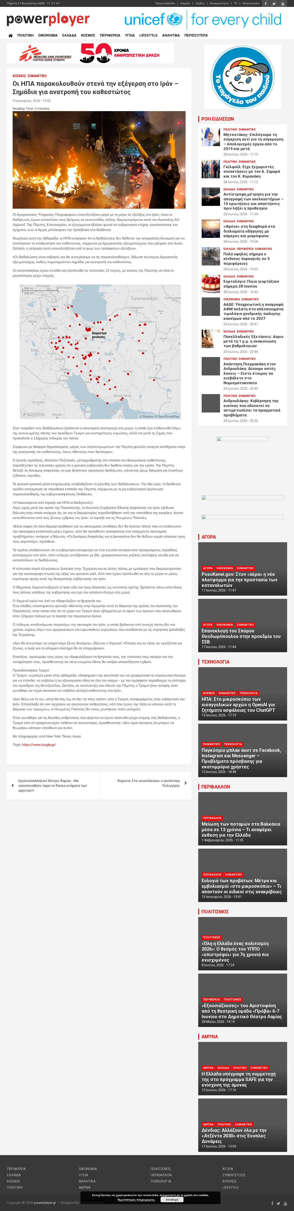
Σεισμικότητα (219, 3)
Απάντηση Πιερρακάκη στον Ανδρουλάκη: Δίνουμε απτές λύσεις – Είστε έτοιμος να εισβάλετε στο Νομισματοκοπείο (249, 373)
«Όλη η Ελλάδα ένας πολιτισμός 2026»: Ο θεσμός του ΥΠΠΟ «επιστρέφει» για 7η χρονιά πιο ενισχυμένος (235, 952)
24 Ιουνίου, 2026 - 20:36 (240, 421)
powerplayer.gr (45, 1203)
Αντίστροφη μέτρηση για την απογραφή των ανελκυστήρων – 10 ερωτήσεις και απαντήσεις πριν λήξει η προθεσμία (253, 201)
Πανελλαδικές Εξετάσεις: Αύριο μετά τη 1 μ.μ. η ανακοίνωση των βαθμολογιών (253, 341)
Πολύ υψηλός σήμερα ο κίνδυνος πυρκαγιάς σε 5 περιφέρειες (246, 259)
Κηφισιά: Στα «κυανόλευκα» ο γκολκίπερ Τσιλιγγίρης (149, 783)
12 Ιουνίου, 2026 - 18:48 (219, 772)
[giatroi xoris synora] (90, 45)
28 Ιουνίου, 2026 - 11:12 (240, 182)
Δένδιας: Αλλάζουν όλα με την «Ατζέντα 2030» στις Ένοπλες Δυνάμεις (234, 1135)
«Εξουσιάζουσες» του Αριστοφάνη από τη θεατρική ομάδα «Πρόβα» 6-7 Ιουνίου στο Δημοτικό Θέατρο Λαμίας (242, 1011)
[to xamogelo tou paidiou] (242, 47)
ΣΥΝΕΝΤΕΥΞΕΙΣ (234, 1175)
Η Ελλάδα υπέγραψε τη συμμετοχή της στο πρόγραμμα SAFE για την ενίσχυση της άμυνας (239, 1079)
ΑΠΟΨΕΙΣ (229, 1181)
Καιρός (185, 3)
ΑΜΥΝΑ (209, 1036)
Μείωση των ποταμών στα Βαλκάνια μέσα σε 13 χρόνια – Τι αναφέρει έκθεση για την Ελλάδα (241, 829)
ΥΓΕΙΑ (130, 35)
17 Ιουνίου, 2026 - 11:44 (219, 647)
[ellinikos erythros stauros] (243, 439)
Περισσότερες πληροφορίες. (136, 1199)
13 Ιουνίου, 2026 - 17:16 (219, 1090)
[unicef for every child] (203, 11)
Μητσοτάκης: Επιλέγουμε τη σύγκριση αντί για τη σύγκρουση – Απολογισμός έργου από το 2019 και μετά (253, 141)
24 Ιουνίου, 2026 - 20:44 (240, 352)
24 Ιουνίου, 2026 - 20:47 (240, 324)
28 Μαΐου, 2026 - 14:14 (218, 1022)
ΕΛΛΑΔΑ (69, 35)
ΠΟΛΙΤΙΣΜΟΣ (215, 911)
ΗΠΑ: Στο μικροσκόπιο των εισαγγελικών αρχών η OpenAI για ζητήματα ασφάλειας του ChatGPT (238, 704)
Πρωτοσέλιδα (165, 3)
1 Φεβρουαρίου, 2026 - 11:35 (222, 840)
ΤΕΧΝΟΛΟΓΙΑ (215, 662)
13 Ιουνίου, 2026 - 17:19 (219, 715)
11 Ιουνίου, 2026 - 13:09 (219, 1146)
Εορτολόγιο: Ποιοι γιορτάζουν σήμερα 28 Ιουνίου (251, 283)
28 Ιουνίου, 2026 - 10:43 (240, 292)
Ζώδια (199, 3)
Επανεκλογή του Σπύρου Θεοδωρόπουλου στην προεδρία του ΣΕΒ (241, 636)
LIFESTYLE (148, 35)
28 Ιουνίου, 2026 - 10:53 (240, 269)
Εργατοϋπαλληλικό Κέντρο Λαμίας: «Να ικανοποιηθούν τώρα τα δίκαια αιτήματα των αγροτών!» (52, 786)
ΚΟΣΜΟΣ (88, 35)
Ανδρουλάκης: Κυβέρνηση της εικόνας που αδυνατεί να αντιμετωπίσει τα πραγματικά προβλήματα (251, 407)
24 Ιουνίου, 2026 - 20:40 (240, 388)
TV (235, 3)
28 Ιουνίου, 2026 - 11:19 (240, 154)
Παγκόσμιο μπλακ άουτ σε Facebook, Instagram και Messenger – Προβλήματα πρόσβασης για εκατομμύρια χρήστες (241, 758)
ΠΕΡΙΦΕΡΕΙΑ (110, 35)
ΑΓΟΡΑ (208, 537)
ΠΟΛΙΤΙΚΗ (25, 35)
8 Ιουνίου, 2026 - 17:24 (218, 965)
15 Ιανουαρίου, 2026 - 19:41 (222, 897)
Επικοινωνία (251, 3)
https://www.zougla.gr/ (39, 745)
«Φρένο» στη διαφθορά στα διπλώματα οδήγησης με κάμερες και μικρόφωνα (249, 231)
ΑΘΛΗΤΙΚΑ (171, 35)
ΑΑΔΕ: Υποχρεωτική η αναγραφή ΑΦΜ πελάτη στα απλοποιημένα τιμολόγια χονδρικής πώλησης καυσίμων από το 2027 (253, 311)
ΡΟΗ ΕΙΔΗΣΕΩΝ (217, 119)
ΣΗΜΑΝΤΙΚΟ (37, 76)
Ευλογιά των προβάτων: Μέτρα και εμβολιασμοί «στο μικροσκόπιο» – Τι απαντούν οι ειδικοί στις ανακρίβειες (242, 886)
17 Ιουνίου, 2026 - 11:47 (219, 590)
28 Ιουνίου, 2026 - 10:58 (240, 241)
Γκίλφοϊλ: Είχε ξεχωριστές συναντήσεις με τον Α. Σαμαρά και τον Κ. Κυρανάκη (251, 171)
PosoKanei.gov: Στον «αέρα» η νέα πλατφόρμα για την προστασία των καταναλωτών (239, 579)
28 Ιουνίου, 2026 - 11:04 (240, 214)
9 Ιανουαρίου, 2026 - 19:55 (32, 101)
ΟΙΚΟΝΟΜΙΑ (48, 35)
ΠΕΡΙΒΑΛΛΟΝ (215, 787)
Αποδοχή (172, 1199)
